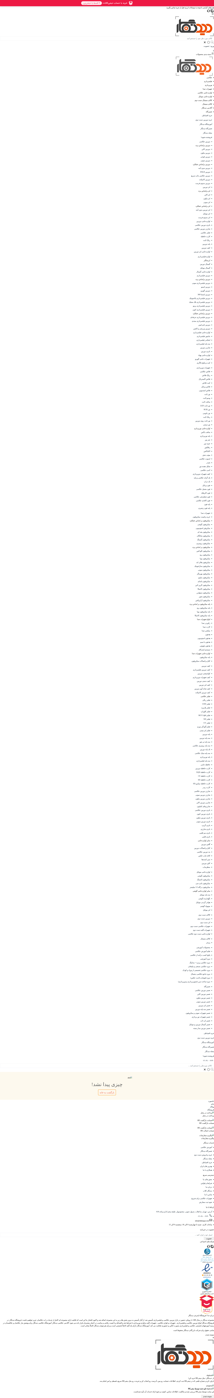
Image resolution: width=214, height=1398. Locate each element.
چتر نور (207, 440)
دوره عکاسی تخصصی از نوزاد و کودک (196, 970)
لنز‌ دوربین (206, 187)
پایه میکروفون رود (203, 608)
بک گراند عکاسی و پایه (202, 478)
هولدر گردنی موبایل (203, 902)
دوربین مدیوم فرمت (202, 183)
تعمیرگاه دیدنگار (206, 128)
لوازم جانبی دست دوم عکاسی (199, 934)
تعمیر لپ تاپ (205, 1021)
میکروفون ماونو (204, 578)
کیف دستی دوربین (203, 681)
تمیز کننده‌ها (206, 859)
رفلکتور (207, 447)
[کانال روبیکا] (208, 10)
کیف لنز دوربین (204, 685)
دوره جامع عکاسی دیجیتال (200, 974)
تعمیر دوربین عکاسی (202, 990)
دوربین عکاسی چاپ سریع (200, 176)
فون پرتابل (206, 485)
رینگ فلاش (206, 375)
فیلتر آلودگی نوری (203, 727)
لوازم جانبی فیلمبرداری (201, 332)
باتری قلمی (206, 837)
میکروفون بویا (205, 559)
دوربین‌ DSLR (205, 172)
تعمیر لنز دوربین (204, 1005)
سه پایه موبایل (205, 895)
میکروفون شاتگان (203, 536)
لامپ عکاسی (205, 470)
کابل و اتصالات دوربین (202, 848)
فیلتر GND (206, 704)
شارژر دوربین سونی (202, 795)
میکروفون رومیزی (203, 543)
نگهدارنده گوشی (204, 899)
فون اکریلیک (205, 493)
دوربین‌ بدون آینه (204, 168)
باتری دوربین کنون (203, 814)
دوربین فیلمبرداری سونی (201, 283)
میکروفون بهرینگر (203, 574)
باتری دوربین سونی (203, 822)
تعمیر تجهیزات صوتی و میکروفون (198, 1013)
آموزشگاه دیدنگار (206, 124)
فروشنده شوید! (206, 137)
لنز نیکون (206, 198)
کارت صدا (206, 627)
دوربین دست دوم (204, 919)
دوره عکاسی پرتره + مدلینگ (199, 963)
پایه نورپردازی (205, 436)
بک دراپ (207, 482)
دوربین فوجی (205, 157)
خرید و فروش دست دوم (203, 1155)
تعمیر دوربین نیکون (203, 998)
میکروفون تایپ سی (203, 883)
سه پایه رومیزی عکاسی (201, 746)
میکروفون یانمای (204, 581)
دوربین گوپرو (205, 291)
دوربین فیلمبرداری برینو (201, 306)
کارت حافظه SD (204, 780)
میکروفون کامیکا (204, 589)
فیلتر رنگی (206, 700)
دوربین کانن (206, 149)
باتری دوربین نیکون (203, 818)
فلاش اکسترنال (204, 379)
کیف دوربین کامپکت (202, 692)
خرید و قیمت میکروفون (201, 517)
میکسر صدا (206, 631)
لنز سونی (206, 202)
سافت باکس (205, 432)
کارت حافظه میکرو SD (201, 784)
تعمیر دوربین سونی (203, 1002)
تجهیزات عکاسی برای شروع (201, 1198)
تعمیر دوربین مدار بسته (201, 1028)
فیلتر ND (207, 719)
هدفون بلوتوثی (205, 646)
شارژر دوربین (205, 348)
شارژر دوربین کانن (203, 803)
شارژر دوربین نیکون (202, 799)
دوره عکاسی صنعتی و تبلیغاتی (199, 966)
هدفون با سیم (205, 642)
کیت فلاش (206, 383)
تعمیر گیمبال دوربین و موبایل (199, 1024)
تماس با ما (208, 1195)
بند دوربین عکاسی (203, 852)
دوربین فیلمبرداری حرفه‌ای (200, 317)
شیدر (208, 463)
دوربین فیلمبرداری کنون (201, 310)
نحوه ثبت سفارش (205, 1202)
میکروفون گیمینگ (203, 540)
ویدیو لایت (206, 398)
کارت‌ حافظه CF (204, 776)
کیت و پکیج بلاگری (203, 363)
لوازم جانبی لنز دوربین (202, 252)
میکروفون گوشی (204, 524)
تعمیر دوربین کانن (203, 994)
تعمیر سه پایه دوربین (202, 1009)
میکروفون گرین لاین (202, 585)
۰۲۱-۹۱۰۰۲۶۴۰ (203, 1216)
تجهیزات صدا (205, 513)
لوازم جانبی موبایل (203, 872)
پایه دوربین (206, 244)
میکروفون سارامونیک (202, 566)
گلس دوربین (205, 844)
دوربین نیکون (205, 153)
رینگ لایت (206, 240)
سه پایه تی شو (205, 742)
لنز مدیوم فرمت (204, 217)
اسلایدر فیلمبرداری (203, 340)
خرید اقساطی (207, 115)
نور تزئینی (206, 425)
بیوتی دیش (206, 455)
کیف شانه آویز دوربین (202, 689)
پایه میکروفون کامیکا (202, 615)
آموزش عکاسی (206, 1147)
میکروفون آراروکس (202, 600)
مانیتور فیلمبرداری (203, 336)
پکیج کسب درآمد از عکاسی (200, 955)
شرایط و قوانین (206, 1183)
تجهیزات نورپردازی (203, 368)
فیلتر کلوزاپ (205, 711)
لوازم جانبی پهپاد (204, 355)
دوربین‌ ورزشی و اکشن (201, 329)
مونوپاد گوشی (205, 906)
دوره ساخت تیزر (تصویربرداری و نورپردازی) (194, 982)
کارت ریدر (206, 787)
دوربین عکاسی (204, 142)
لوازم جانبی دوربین (203, 221)
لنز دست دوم (205, 922)
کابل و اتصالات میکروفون (200, 661)
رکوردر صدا (206, 623)
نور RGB (207, 409)
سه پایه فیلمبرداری (203, 344)
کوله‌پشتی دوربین (204, 674)
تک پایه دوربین (205, 749)
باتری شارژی (205, 829)
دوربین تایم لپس (204, 325)
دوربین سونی (205, 161)
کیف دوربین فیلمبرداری (201, 670)
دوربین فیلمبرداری (203, 275)
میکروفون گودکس (203, 551)
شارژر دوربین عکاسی (202, 229)
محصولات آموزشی (203, 947)
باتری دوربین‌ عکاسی (202, 225)
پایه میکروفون (205, 657)
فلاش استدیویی (204, 390)
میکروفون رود (205, 555)
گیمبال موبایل (205, 268)
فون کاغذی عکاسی (203, 500)
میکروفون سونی (204, 570)
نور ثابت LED (205, 406)
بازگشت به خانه (107, 1092)
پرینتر (208, 942)
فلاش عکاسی (205, 371)
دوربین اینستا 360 (204, 294)
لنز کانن (207, 195)
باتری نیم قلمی (204, 833)
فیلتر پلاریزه (205, 708)
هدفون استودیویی (204, 638)
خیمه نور (207, 444)
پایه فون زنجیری (204, 508)
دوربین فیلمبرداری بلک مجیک (199, 302)
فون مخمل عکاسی (203, 489)
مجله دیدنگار (207, 133)
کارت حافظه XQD (203, 772)
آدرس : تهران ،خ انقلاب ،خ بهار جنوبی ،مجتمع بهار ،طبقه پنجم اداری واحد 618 (184, 1212)
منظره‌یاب (206, 867)
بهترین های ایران (206, 1166)
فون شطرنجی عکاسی (202, 497)
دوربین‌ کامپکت (204, 179)
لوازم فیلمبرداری (204, 256)
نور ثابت (207, 394)
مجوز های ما (207, 1179)
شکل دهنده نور (204, 466)
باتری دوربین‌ (205, 351)
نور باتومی (206, 413)
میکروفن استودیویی (203, 528)
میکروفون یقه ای (204, 532)
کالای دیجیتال (205, 939)
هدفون (207, 634)
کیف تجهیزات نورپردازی (201, 474)
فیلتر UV (207, 723)
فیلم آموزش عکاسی (202, 951)
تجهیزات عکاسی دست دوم (200, 926)
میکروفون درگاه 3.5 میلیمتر (200, 887)
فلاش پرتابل (205, 387)
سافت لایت (206, 402)
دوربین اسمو (205, 287)
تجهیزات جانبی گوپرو (202, 359)
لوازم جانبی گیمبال (203, 272)
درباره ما (209, 1187)
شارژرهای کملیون (203, 806)
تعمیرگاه (207, 986)
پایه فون (207, 504)
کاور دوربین (206, 863)
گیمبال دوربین (205, 264)
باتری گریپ (206, 825)
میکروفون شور (204, 596)
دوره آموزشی (205, 959)
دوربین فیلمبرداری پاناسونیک (199, 298)
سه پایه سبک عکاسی (202, 753)
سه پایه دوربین (205, 738)
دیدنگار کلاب (207, 1191)
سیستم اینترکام (204, 650)
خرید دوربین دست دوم (204, 120)
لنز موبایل (206, 214)
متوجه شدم (207, 1396)
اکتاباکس (207, 451)
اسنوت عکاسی (204, 459)
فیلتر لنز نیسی (205, 730)
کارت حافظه (205, 236)
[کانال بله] (212, 10)
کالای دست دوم (204, 915)
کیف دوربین (206, 248)
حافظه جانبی (205, 765)
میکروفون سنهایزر (203, 593)
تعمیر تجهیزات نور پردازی (201, 1017)
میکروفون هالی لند (203, 562)
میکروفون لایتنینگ (203, 880)
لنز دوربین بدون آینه (203, 210)
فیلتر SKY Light (204, 715)
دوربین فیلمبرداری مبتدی (201, 321)
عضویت (209, 1239)
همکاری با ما (207, 1170)
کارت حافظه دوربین (202, 768)
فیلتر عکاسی (205, 233)
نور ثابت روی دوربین (202, 421)
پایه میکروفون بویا (203, 612)
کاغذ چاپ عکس (204, 856)
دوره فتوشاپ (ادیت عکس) (200, 978)
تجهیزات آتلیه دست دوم (201, 930)
